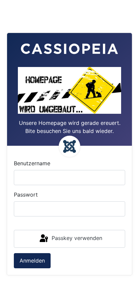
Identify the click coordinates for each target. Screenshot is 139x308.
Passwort (26, 194)
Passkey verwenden (76, 238)
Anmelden (32, 260)
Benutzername (32, 163)
